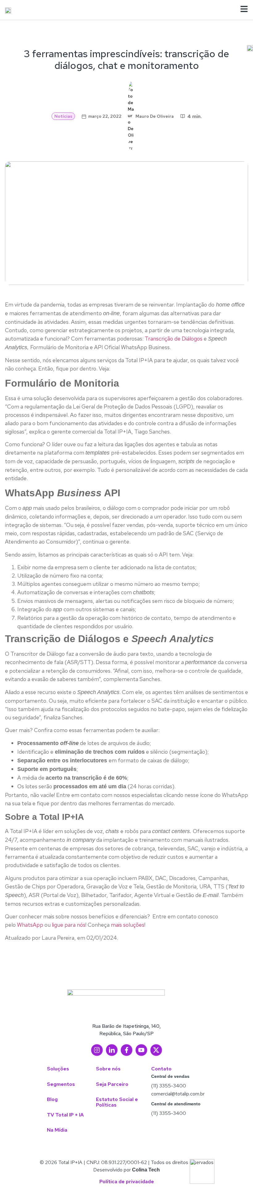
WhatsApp (30, 924)
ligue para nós (68, 924)
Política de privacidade (126, 1181)
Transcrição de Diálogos (173, 338)
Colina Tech (146, 1169)
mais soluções (127, 924)
